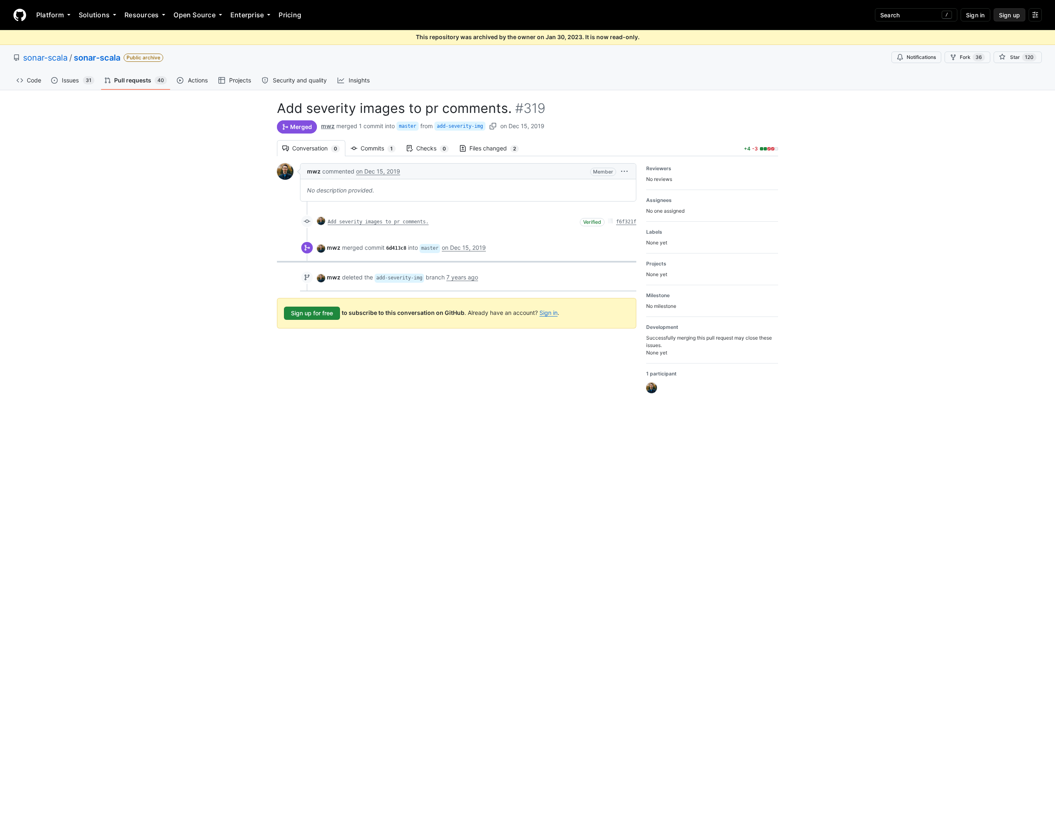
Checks (435, 148)
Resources (141, 15)
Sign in (548, 312)
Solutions (94, 15)
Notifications (921, 57)
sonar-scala (45, 58)
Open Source (194, 15)
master (407, 126)
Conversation (318, 148)
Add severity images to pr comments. (378, 222)
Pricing (290, 15)
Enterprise (247, 15)
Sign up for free (312, 313)
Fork (971, 57)
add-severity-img (460, 126)
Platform (50, 15)
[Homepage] (19, 14)
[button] (624, 171)
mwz (328, 125)
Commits (381, 148)
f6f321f (626, 222)
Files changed (496, 148)
